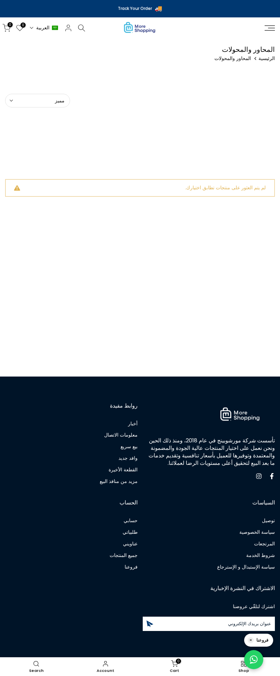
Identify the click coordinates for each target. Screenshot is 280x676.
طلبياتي (130, 532)
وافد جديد (128, 458)
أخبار (133, 424)
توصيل (268, 520)
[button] (43, 27)
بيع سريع (129, 446)
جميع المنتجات (124, 555)
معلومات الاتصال (121, 435)
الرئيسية (266, 58)
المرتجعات (264, 544)
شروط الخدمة (260, 555)
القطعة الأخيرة (123, 470)
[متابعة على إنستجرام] (259, 476)
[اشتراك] (150, 624)
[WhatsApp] (253, 659)
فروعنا (131, 567)
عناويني (130, 544)
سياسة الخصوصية (257, 532)
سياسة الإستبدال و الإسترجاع (246, 567)
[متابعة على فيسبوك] (272, 476)
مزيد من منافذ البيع (119, 481)
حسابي (131, 520)
